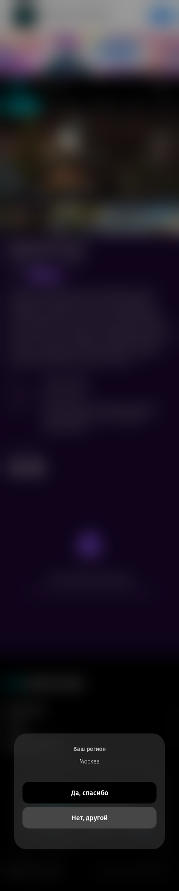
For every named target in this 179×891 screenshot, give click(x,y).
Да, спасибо (89, 793)
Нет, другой (90, 818)
